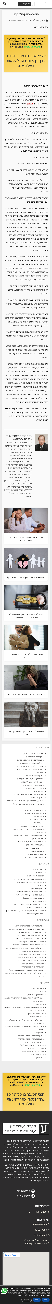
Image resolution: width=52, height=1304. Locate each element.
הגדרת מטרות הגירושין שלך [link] (35, 907)
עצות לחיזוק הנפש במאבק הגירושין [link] (32, 967)
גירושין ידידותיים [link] (38, 901)
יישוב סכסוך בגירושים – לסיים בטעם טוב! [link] (30, 779)
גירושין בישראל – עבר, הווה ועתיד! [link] (33, 785)
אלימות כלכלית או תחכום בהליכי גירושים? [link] (30, 892)
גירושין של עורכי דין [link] (37, 888)
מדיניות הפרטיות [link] (38, 1295)
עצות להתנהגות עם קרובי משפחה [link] (32, 964)
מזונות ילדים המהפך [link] (37, 1055)
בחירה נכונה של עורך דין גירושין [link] (33, 753)
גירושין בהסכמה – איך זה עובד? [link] (33, 898)
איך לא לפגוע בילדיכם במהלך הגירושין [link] (31, 932)
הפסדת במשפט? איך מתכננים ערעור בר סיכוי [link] (29, 904)
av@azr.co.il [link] (16, 46)
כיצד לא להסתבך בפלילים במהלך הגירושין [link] (30, 938)
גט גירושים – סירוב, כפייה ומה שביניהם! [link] (31, 954)
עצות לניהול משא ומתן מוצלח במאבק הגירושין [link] (29, 910)
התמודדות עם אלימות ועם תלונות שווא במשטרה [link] (28, 945)
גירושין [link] (30, 103)
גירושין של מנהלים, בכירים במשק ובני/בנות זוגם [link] (28, 879)
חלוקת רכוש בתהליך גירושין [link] (35, 757)
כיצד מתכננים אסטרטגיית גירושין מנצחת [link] (30, 935)
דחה (36, 1300)
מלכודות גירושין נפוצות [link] (12, 948)
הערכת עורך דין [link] (38, 772)
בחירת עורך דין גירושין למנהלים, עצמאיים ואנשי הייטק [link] (26, 929)
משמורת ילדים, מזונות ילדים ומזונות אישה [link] (30, 882)
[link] (26, 4)
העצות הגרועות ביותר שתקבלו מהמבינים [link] (31, 957)
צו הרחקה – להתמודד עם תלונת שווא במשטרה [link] (28, 766)
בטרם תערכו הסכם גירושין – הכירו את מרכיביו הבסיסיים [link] (25, 801)
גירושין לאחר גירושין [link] (37, 798)
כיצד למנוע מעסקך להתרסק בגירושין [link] (32, 763)
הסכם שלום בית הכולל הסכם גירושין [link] (32, 948)
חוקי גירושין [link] (40, 1058)
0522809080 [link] (17, 44)
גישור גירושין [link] (40, 873)
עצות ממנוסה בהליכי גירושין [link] (35, 788)
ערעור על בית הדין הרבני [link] (36, 1048)
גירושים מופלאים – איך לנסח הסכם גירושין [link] (30, 895)
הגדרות (26, 1300)
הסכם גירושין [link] (39, 885)
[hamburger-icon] (48, 4)
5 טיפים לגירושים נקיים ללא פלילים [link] (32, 782)
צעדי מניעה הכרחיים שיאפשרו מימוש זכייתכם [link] (29, 794)
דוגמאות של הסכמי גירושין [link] (35, 876)
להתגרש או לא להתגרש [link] (36, 854)
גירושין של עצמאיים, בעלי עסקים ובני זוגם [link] (30, 760)
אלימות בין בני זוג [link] (38, 869)
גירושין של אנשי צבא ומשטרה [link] (34, 776)
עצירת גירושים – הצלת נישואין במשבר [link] (31, 941)
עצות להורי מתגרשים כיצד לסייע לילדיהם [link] (30, 960)
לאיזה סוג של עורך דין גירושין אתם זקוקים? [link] (30, 769)
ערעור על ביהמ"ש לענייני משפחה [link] (33, 1051)
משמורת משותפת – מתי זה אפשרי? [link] (32, 951)
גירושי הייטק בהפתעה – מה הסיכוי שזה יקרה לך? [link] (28, 804)
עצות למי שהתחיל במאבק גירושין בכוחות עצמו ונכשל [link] (26, 970)
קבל (45, 1300)
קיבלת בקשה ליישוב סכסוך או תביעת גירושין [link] (29, 926)
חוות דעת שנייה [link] (39, 791)
